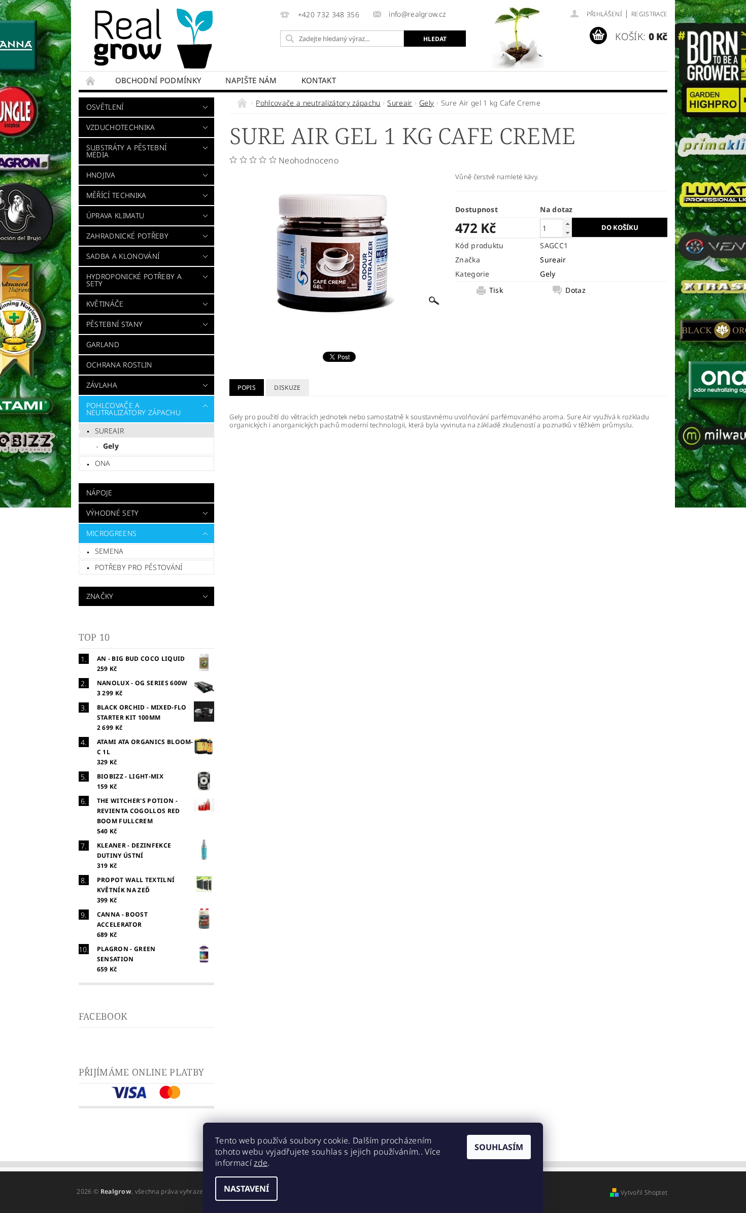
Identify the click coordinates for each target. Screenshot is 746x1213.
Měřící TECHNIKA (116, 195)
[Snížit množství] (567, 233)
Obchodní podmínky (158, 80)
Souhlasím (498, 1147)
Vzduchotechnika (120, 127)
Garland (102, 344)
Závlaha (101, 385)
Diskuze (287, 387)
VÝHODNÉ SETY (112, 513)
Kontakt (318, 80)
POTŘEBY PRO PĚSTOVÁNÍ (139, 567)
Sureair (109, 430)
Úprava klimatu (115, 215)
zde (260, 1162)
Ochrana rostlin (119, 364)
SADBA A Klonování (122, 256)
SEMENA (109, 551)
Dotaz (575, 290)
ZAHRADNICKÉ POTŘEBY (127, 236)
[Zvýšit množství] (567, 223)
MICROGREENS (111, 533)
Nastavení (246, 1188)
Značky (100, 596)
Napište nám (251, 80)
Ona (103, 463)
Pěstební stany (114, 324)
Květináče (105, 304)
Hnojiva (100, 175)
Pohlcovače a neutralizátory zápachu (133, 408)
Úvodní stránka (91, 80)
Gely (111, 446)
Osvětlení (105, 107)
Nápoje (99, 492)
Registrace (649, 14)
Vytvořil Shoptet (644, 1192)
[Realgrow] (155, 38)
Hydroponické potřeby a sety (134, 280)
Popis (247, 387)
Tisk (496, 290)
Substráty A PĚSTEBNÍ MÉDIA (126, 151)
